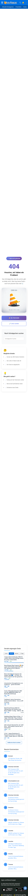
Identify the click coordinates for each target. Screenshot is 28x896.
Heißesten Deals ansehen (14, 742)
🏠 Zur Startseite (14, 318)
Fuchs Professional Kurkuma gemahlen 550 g (15, 857)
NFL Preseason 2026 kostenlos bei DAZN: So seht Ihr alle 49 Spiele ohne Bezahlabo (15, 772)
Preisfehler (18, 7)
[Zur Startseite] (11, 3)
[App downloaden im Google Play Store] (21, 889)
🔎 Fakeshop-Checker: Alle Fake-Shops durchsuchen (15, 759)
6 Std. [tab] (6, 653)
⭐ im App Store (6, 895)
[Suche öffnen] (20, 2)
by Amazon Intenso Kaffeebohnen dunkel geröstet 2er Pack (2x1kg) (16, 799)
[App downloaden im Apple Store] (7, 889)
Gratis (25, 7)
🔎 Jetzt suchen (14, 323)
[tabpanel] (14, 698)
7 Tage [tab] (21, 653)
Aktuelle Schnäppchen (8, 7)
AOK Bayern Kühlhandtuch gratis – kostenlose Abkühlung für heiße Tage (16, 845)
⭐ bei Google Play (20, 895)
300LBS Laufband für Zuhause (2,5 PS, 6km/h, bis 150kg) (16, 823)
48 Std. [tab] (16, 653)
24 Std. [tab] (11, 653)
